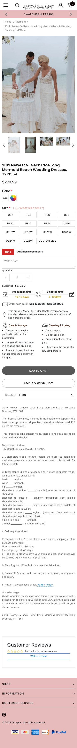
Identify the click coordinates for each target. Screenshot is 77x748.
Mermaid (21, 21)
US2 (10, 214)
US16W (10, 232)
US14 (47, 223)
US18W (28, 232)
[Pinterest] (4, 714)
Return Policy (45, 584)
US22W (66, 232)
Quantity (7, 270)
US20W (47, 232)
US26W (28, 240)
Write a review (38, 656)
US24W (10, 240)
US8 (66, 214)
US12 (28, 223)
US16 (66, 223)
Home (8, 21)
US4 (28, 214)
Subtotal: (7, 286)
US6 (47, 214)
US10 (10, 223)
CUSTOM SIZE (47, 240)
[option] (38, 14)
